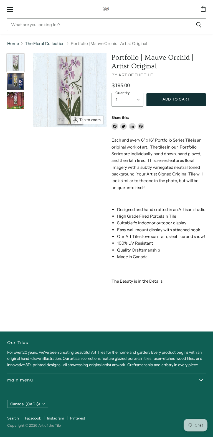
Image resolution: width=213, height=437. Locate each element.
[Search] (198, 24)
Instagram (55, 418)
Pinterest (77, 418)
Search (13, 418)
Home (13, 43)
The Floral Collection (45, 43)
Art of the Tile (135, 75)
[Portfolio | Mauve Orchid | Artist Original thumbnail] (15, 63)
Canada (25, 403)
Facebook (33, 418)
